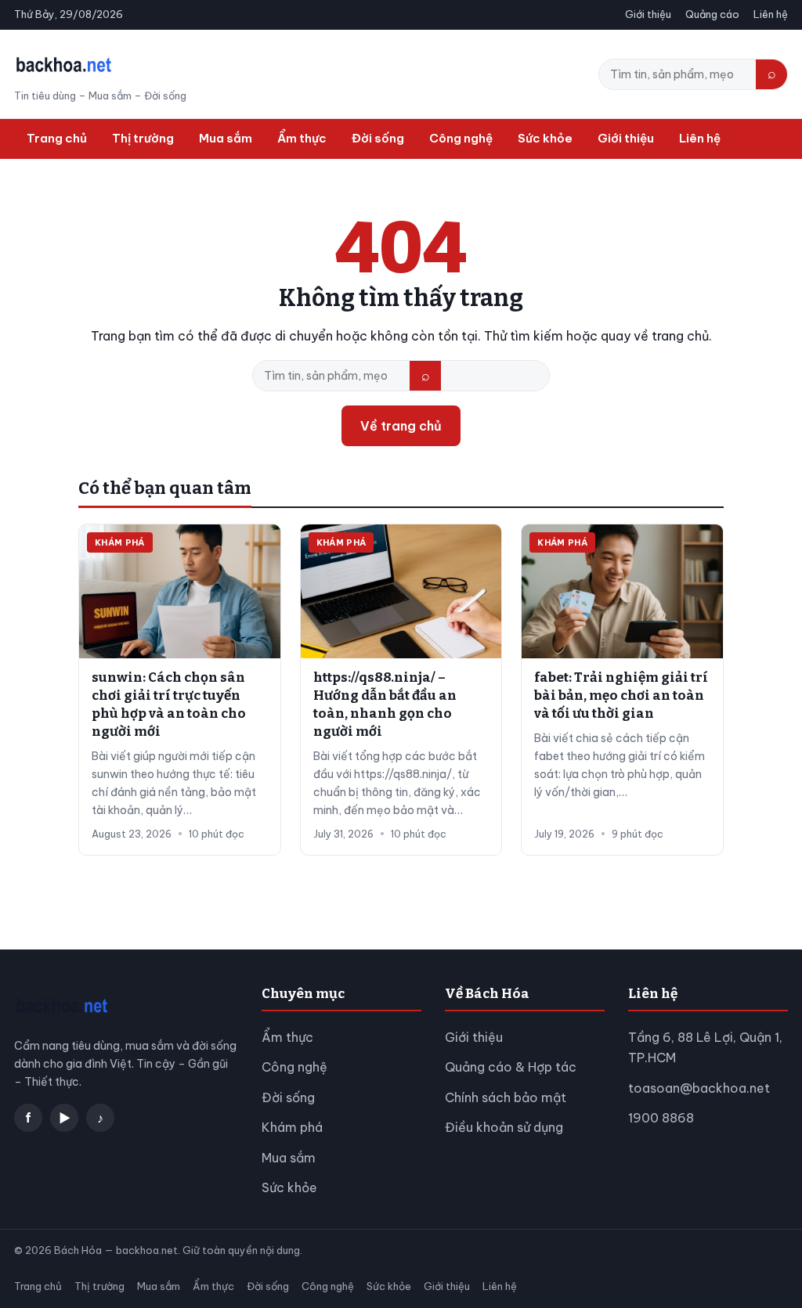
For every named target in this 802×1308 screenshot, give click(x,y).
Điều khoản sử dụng (504, 1127)
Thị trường (143, 138)
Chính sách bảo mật (505, 1097)
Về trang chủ (401, 426)
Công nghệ (461, 138)
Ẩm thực (302, 138)
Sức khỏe (545, 138)
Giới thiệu (648, 14)
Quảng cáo (712, 14)
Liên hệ (770, 14)
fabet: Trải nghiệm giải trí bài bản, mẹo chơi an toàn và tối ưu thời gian (621, 695)
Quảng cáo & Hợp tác (510, 1067)
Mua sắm (225, 138)
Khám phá (292, 1127)
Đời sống (378, 138)
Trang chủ (57, 138)
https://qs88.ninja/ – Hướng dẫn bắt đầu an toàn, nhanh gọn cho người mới (385, 704)
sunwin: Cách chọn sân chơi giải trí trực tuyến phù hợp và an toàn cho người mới (169, 704)
